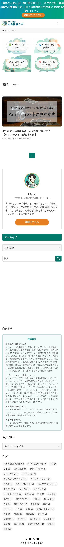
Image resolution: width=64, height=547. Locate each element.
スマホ (8, 484)
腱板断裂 (9, 519)
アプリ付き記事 (38, 469)
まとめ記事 (20, 469)
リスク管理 (40, 489)
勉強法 (8, 499)
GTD (7, 469)
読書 (51, 524)
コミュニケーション (40, 479)
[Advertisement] (32, 289)
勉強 (40, 494)
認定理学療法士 (36, 524)
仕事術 (29, 494)
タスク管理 (10, 489)
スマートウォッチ (25, 484)
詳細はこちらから (33, 15)
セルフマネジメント (47, 484)
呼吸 (37, 499)
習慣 (7, 514)
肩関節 (30, 514)
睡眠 (29, 509)
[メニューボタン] (59, 23)
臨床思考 (35, 519)
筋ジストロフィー (45, 509)
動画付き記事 (23, 499)
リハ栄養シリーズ (13, 494)
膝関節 (22, 519)
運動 (7, 529)
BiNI (53, 464)
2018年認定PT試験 (36, 464)
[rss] (33, 539)
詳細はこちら (32, 222)
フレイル (25, 489)
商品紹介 (49, 499)
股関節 (18, 514)
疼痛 (19, 509)
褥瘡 (7, 524)
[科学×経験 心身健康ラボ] (12, 23)
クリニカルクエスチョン (15, 479)
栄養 (46, 504)
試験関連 (19, 524)
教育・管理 (20, 504)
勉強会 (52, 494)
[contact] (37, 539)
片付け (8, 509)
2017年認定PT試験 (14, 464)
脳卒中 (42, 514)
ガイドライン (29, 474)
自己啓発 (49, 519)
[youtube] (30, 539)
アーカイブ (11, 474)
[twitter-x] (26, 539)
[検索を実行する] (58, 259)
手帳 (7, 504)
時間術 (35, 504)
